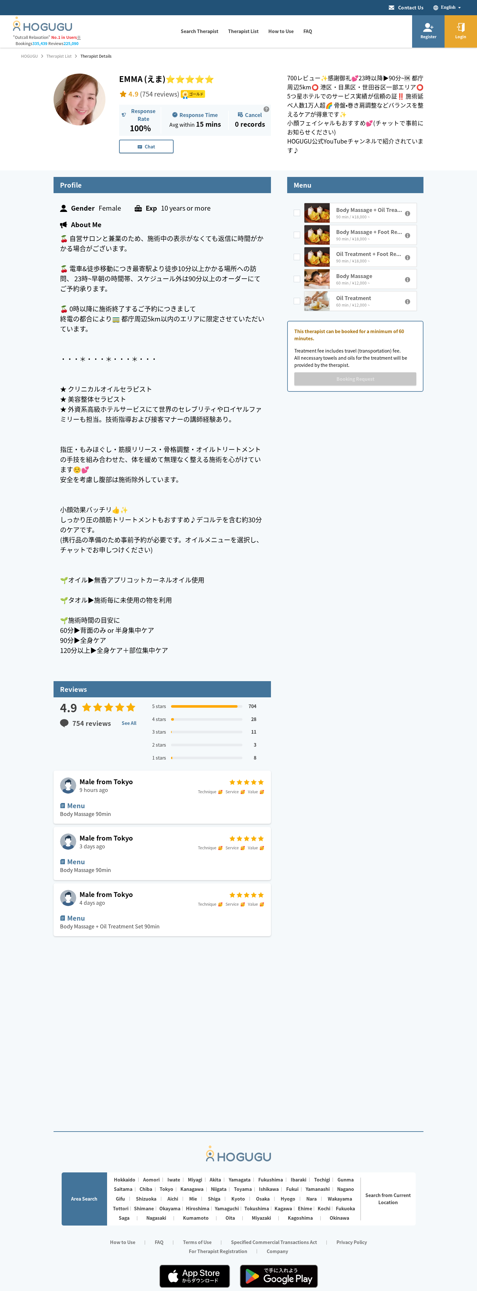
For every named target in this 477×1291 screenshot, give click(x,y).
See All (129, 723)
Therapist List (59, 56)
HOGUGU (29, 56)
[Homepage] (42, 29)
